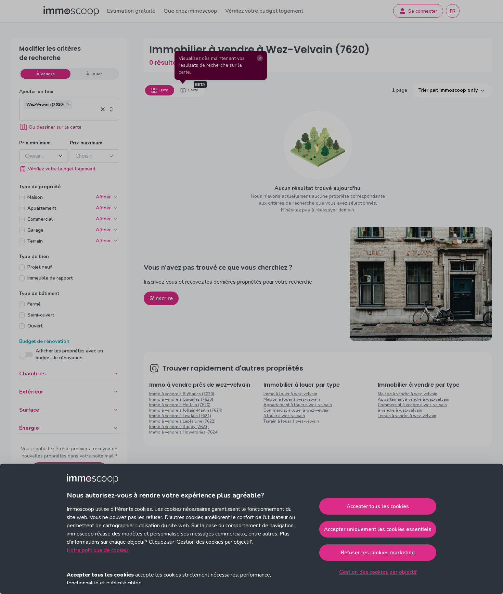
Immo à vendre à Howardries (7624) (184, 432)
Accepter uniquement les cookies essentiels (377, 529)
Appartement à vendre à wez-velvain (413, 399)
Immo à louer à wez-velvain (290, 394)
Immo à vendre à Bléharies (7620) (181, 394)
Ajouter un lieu (36, 91)
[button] (68, 104)
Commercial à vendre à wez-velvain (412, 405)
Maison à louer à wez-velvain (291, 399)
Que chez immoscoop (190, 11)
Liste (163, 90)
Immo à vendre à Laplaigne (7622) (182, 421)
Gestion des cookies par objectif (378, 572)
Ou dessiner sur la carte (55, 127)
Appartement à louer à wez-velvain (297, 405)
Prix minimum (35, 143)
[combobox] (61, 115)
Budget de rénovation (44, 341)
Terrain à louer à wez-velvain (291, 421)
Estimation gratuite (131, 11)
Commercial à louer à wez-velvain (296, 410)
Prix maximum (86, 143)
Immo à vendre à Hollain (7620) (179, 405)
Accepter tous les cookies (378, 506)
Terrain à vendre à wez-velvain (407, 415)
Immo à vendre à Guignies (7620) (181, 399)
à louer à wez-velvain (284, 415)
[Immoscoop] (71, 11)
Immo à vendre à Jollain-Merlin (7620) (185, 410)
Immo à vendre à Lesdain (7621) (180, 415)
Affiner (103, 197)
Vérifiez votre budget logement (264, 11)
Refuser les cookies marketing (378, 552)
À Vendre (45, 74)
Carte (193, 90)
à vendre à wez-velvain (400, 410)
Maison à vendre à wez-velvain (407, 394)
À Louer (94, 74)
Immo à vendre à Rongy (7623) (179, 426)
